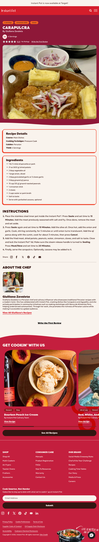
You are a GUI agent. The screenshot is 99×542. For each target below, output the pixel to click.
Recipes (72, 465)
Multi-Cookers (9, 461)
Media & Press (75, 477)
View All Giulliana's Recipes (17, 313)
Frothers (6, 473)
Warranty (40, 473)
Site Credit (44, 535)
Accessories (8, 477)
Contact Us (40, 477)
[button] (90, 10)
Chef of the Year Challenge (80, 461)
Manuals (39, 457)
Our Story (73, 473)
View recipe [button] (9, 421)
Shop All (6, 457)
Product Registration (44, 461)
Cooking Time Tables (77, 469)
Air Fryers (7, 465)
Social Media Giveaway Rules (81, 457)
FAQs (38, 465)
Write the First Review (39, 42)
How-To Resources (43, 469)
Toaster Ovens (9, 469)
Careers (72, 481)
